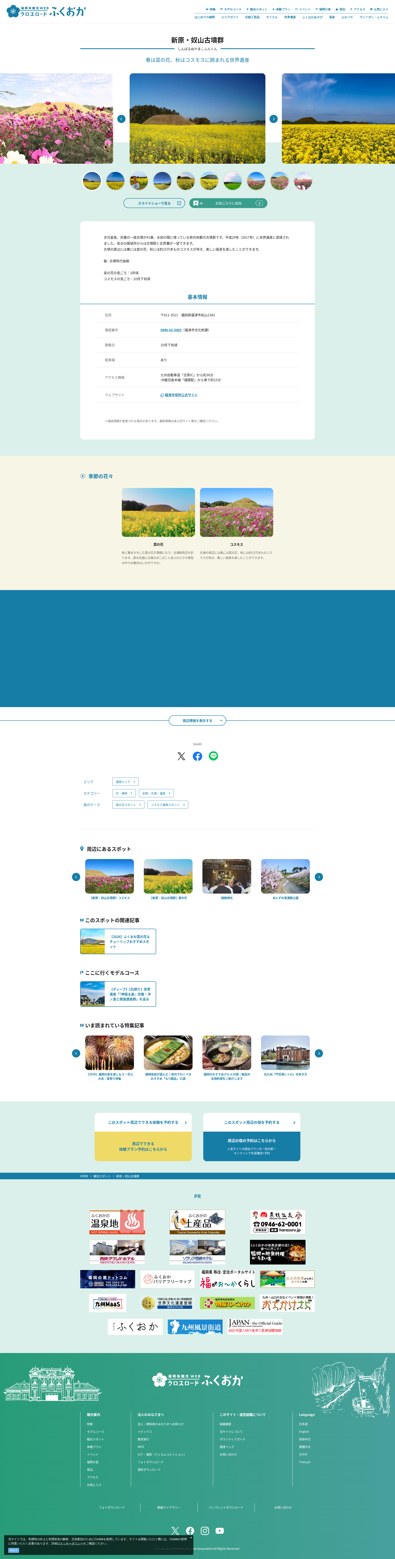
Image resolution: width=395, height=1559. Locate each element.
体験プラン (94, 1447)
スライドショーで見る (154, 203)
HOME (84, 1176)
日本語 (303, 1424)
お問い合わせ (228, 1454)
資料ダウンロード (149, 1469)
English (304, 1431)
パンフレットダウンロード (226, 1507)
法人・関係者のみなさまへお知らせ (161, 1424)
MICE (141, 1447)
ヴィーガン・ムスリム (374, 17)
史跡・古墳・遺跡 (153, 793)
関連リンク (227, 1447)
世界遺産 (290, 17)
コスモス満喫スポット (165, 805)
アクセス (92, 1477)
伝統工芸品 (252, 17)
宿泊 (90, 1469)
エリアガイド (230, 17)
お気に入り (94, 1485)
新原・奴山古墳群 (127, 1176)
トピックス (145, 1431)
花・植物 (121, 793)
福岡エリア (123, 782)
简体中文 (305, 1439)
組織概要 (225, 1424)
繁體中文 (305, 1447)
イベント (93, 1454)
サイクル (272, 17)
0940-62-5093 (170, 329)
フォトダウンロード (151, 1462)
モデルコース (95, 1431)
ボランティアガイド (232, 1439)
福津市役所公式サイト (181, 394)
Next (274, 119)
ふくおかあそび (312, 17)
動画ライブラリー (168, 1507)
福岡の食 (93, 1462)
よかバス (347, 17)
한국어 (303, 1454)
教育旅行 (143, 1439)
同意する (13, 1550)
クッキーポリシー (71, 1543)
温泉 (332, 17)
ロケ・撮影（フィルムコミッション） (162, 1454)
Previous (121, 119)
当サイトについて (231, 1431)
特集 (90, 1424)
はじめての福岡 (205, 17)
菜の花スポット (126, 805)
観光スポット (102, 1176)
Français (305, 1462)
